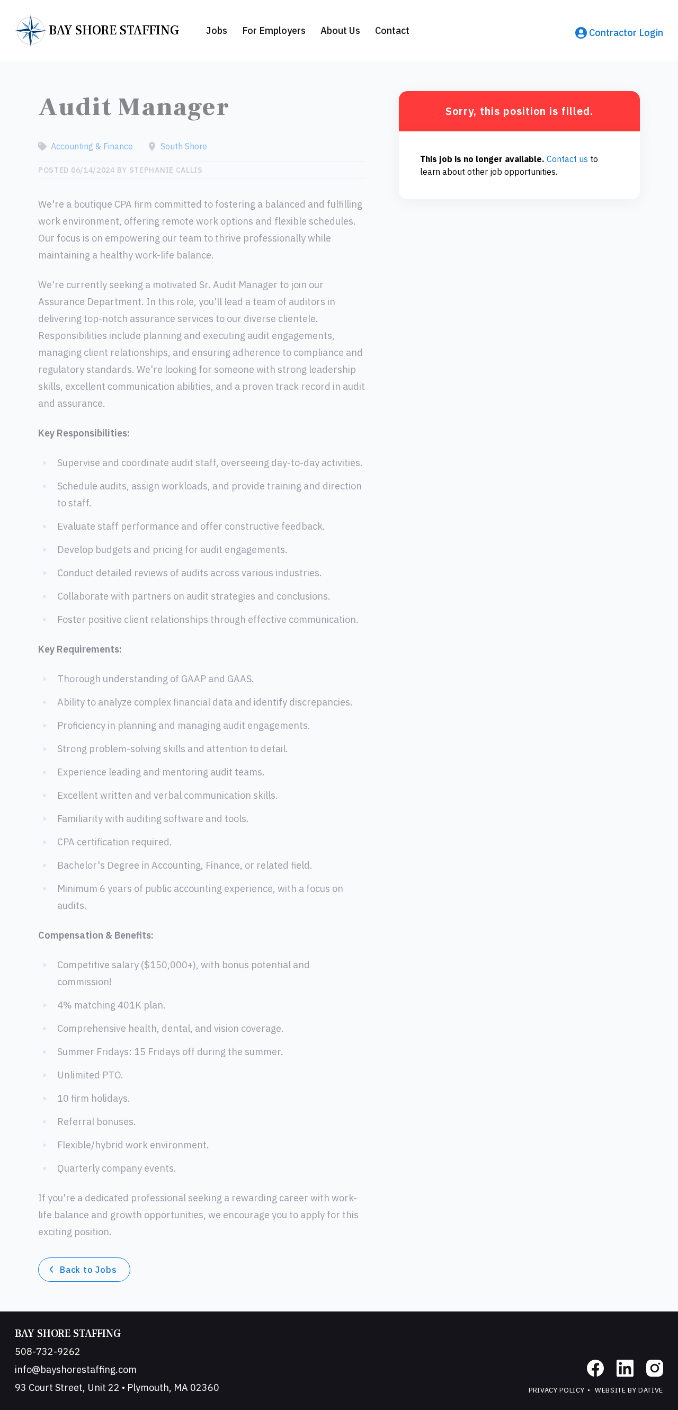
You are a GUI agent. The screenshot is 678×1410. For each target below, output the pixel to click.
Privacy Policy (556, 1390)
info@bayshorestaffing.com (76, 1369)
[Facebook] (595, 1368)
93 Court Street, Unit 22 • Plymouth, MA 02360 (117, 1387)
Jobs (216, 30)
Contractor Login (626, 32)
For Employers (274, 30)
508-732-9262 (48, 1351)
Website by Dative (629, 1390)
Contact (392, 30)
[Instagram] (654, 1368)
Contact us (567, 159)
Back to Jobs (88, 1269)
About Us (340, 30)
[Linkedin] (625, 1368)
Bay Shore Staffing (68, 1334)
